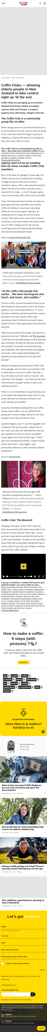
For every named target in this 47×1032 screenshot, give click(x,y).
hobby (24, 683)
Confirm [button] (41, 1028)
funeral (14, 683)
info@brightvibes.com (8, 985)
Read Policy (9, 1010)
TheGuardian (14, 456)
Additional (8, 1014)
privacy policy (26, 1000)
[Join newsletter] (33, 994)
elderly (19, 680)
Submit (42, 969)
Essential (8, 1021)
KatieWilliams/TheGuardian (28, 283)
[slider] (12, 576)
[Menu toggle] (45, 3)
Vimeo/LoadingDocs (10, 610)
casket (14, 676)
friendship (31, 680)
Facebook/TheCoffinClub (19, 237)
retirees (6, 691)
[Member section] (8, 675)
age (5, 676)
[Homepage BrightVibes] (24, 5)
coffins (25, 676)
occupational (25, 687)
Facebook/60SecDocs (10, 160)
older (37, 687)
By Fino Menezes (27, 744)
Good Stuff (5, 78)
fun (5, 683)
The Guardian (39, 336)
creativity (7, 680)
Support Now (23, 662)
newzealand (8, 687)
